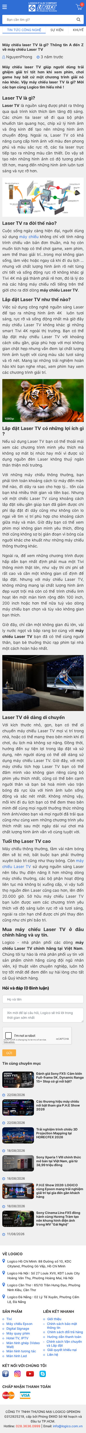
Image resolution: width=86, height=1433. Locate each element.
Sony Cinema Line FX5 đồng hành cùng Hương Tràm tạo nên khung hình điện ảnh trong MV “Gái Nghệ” (58, 1218)
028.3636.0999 (27, 1426)
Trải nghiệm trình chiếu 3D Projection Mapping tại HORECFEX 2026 (57, 1133)
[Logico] (43, 6)
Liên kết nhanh (58, 1311)
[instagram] (18, 1373)
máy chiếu (29, 236)
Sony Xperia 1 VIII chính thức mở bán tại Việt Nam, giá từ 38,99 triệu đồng (58, 1161)
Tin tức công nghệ (24, 30)
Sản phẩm (12, 1311)
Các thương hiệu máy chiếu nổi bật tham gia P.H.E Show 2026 (58, 1105)
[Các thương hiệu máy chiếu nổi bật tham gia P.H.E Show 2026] (18, 1107)
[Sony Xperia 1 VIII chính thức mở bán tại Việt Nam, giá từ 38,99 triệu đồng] (18, 1163)
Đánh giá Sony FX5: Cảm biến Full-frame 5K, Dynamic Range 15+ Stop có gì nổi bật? (60, 1077)
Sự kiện (57, 30)
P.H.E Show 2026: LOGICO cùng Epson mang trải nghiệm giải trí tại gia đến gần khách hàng (59, 1191)
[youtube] (30, 1373)
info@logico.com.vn (67, 1426)
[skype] (42, 1373)
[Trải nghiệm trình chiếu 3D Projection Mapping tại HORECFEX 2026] (18, 1135)
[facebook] (6, 1373)
